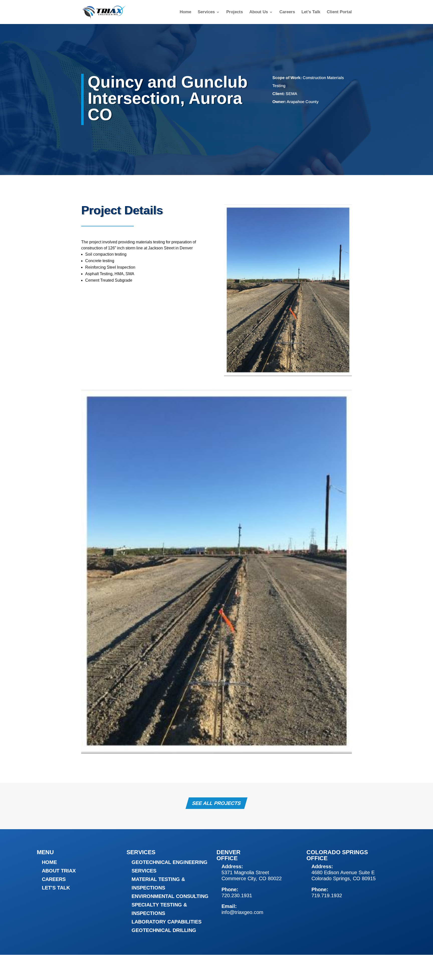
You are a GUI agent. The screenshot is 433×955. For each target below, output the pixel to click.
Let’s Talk (310, 12)
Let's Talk (56, 887)
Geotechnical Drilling (164, 930)
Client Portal (339, 12)
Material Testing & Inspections (158, 883)
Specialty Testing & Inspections (159, 909)
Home (185, 12)
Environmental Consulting (170, 896)
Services (206, 12)
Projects (234, 12)
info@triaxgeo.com (242, 912)
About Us (258, 12)
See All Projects (216, 803)
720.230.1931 (237, 895)
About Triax (59, 870)
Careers (287, 12)
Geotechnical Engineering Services (169, 866)
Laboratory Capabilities (166, 921)
